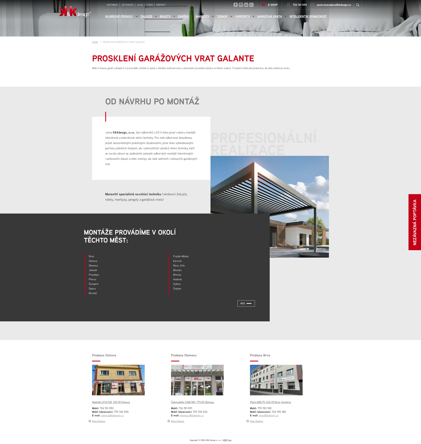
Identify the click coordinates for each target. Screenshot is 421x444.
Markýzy (202, 16)
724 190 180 (279, 412)
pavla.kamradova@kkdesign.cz (334, 4)
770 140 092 (121, 412)
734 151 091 (185, 408)
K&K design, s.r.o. (75, 11)
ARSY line (227, 440)
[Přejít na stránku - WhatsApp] (251, 4)
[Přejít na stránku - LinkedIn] (246, 4)
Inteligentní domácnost (308, 16)
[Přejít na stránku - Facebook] (235, 4)
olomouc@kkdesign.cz (191, 415)
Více (242, 303)
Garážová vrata (269, 16)
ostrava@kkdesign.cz (112, 415)
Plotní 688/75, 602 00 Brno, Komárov (270, 402)
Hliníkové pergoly (119, 16)
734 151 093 (300, 4)
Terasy (222, 16)
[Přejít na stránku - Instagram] (240, 4)
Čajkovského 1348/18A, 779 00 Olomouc (192, 402)
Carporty (242, 16)
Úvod (95, 42)
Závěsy (183, 16)
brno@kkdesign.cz (268, 415)
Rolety (165, 16)
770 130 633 (200, 412)
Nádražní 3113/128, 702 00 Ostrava (111, 402)
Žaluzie (146, 16)
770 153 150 (265, 408)
